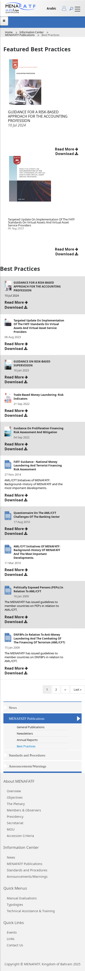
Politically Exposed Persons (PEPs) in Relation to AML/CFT (38, 589)
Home (9, 32)
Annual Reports (27, 740)
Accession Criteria (20, 836)
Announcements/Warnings (27, 766)
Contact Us (15, 945)
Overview (14, 791)
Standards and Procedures (27, 755)
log (65, 9)
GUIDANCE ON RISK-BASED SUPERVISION (32, 363)
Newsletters (25, 733)
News (13, 707)
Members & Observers (24, 810)
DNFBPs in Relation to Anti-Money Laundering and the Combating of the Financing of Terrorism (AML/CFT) (39, 638)
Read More (65, 249)
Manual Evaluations (22, 898)
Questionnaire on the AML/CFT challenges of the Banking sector (37, 515)
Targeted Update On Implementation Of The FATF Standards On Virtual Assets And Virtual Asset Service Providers (41, 222)
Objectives (15, 797)
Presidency (15, 816)
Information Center (31, 32)
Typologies (15, 904)
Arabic (51, 8)
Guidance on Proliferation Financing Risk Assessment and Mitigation (38, 430)
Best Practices (26, 746)
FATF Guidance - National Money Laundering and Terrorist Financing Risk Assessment (38, 465)
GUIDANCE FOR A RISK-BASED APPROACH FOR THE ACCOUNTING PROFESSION (37, 286)
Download (65, 253)
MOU (11, 829)
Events (12, 932)
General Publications (30, 727)
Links (11, 939)
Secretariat (15, 823)
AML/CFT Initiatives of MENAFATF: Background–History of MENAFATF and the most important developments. (37, 552)
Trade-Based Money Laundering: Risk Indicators (38, 397)
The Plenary (16, 804)
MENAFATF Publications (20, 35)
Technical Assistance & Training (31, 911)
